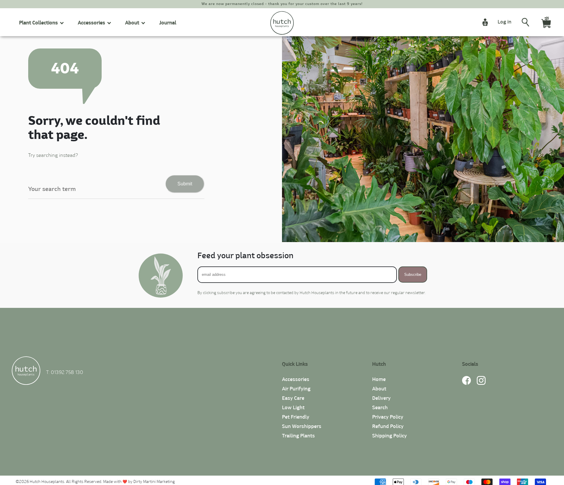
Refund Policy (388, 426)
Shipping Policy (389, 436)
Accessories (295, 379)
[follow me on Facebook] (466, 383)
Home (379, 379)
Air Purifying (296, 389)
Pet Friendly (295, 417)
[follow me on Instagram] (481, 383)
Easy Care (293, 398)
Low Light (293, 407)
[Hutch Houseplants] (26, 371)
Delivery (381, 398)
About (379, 389)
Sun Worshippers (301, 426)
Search (380, 407)
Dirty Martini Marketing (154, 482)
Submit (184, 183)
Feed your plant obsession (245, 256)
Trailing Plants (298, 436)
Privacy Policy (387, 417)
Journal (167, 23)
